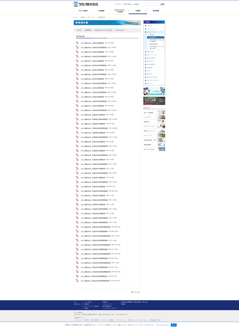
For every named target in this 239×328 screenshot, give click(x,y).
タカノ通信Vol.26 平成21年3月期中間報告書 (94, 200)
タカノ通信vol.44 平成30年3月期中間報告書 (94, 119)
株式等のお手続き (152, 77)
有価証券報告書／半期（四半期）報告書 (157, 40)
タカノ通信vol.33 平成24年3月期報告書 (93, 168)
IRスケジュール (151, 55)
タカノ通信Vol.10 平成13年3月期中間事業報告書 (95, 271)
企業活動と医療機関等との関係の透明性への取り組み (134, 302)
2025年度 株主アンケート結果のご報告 (157, 47)
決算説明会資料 (119, 30)
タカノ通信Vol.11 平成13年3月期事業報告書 (94, 267)
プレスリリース (151, 29)
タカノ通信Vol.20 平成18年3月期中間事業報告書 (95, 227)
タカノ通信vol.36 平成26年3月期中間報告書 (94, 155)
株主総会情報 (151, 58)
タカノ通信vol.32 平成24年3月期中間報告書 (94, 173)
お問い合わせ (128, 4)
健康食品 (111, 320)
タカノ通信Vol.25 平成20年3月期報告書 (93, 204)
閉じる (174, 325)
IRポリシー (150, 83)
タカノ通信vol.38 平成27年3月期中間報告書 (94, 146)
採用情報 (105, 302)
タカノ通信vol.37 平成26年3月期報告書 (93, 150)
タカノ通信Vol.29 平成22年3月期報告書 (93, 186)
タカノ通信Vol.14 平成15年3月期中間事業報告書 (95, 254)
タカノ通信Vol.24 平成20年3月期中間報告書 (94, 209)
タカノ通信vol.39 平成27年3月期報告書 (93, 141)
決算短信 (79, 30)
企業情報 (86, 304)
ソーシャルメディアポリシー (110, 308)
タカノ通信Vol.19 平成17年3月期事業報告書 (94, 231)
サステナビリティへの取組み (91, 306)
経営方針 (149, 25)
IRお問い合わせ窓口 (153, 80)
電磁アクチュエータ (133, 320)
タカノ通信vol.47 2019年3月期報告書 (92, 105)
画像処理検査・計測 (155, 320)
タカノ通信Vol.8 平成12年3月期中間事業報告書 (95, 280)
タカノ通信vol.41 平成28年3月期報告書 (93, 132)
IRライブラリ (91, 17)
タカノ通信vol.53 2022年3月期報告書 (92, 79)
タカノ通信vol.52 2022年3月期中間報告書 (93, 83)
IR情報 (83, 17)
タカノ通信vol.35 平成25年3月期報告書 (93, 159)
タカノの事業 (87, 302)
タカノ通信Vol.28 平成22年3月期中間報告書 (94, 191)
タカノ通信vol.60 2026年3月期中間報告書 (93, 47)
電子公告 (149, 74)
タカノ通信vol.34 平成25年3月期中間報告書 (94, 164)
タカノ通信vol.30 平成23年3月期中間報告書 (94, 182)
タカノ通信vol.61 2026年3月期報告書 (92, 43)
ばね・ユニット (144, 320)
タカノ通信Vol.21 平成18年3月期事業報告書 (94, 222)
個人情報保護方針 (107, 306)
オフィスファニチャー (121, 320)
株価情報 (149, 67)
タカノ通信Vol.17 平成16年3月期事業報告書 (94, 240)
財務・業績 (150, 51)
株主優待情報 (151, 64)
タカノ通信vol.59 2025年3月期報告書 (92, 52)
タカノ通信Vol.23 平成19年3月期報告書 (93, 213)
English (137, 4)
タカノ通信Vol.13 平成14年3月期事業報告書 (94, 258)
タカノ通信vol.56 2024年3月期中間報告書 (93, 65)
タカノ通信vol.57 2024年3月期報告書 (92, 61)
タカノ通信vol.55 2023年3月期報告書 (92, 70)
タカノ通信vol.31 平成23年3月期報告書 (93, 177)
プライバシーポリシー (162, 325)
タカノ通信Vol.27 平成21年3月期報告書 (93, 195)
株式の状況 (150, 61)
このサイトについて (108, 304)
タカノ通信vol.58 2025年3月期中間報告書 (93, 56)
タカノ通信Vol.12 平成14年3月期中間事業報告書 (95, 263)
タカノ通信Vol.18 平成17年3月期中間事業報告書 (95, 236)
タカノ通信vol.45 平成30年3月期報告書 (93, 114)
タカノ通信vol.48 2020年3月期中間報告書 (93, 101)
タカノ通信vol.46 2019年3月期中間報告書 (93, 110)
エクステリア (103, 320)
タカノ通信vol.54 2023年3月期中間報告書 (93, 74)
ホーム (119, 4)
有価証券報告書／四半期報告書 (103, 30)
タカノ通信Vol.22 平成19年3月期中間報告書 (94, 218)
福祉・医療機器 (95, 320)
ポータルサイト (79, 320)
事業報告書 (101, 17)
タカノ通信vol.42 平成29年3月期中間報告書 (94, 128)
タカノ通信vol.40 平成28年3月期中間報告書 (94, 137)
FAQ (148, 71)
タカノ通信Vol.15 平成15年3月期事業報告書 (94, 249)
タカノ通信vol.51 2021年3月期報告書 (92, 88)
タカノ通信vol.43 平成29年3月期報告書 (93, 123)
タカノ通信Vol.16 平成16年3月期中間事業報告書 (95, 245)
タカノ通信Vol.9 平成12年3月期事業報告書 (94, 276)
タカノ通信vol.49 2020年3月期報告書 (92, 96)
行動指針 (123, 304)
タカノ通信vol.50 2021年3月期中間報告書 (93, 92)
